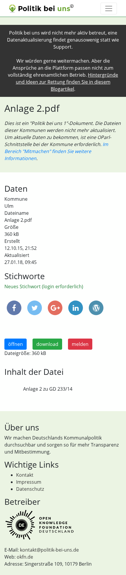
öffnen (15, 344)
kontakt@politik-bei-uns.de (49, 550)
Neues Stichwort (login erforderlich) (43, 286)
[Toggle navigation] (109, 8)
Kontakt (24, 475)
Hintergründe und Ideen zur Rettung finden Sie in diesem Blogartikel (67, 82)
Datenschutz (30, 489)
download (47, 344)
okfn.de (25, 557)
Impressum (28, 482)
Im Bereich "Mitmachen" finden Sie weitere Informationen (56, 151)
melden (80, 344)
